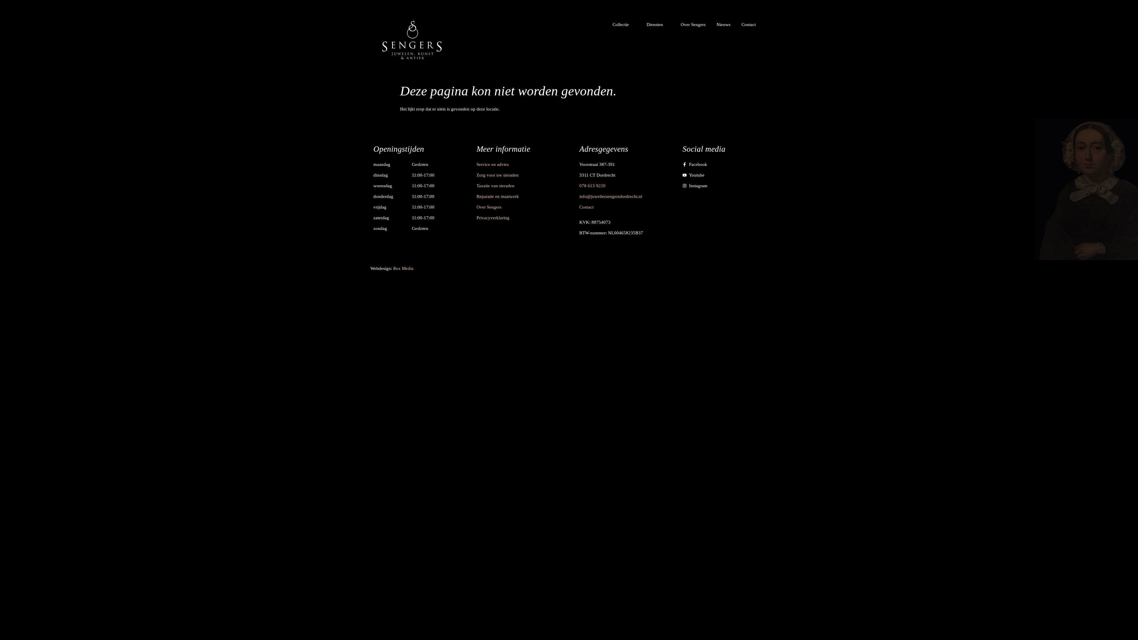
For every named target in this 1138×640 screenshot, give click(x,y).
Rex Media (403, 268)
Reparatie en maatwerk (498, 196)
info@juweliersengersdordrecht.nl (610, 196)
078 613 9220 (592, 185)
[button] (624, 24)
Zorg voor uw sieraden (498, 175)
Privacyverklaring (493, 217)
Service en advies (493, 164)
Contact (586, 207)
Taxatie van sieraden (495, 185)
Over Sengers (489, 207)
